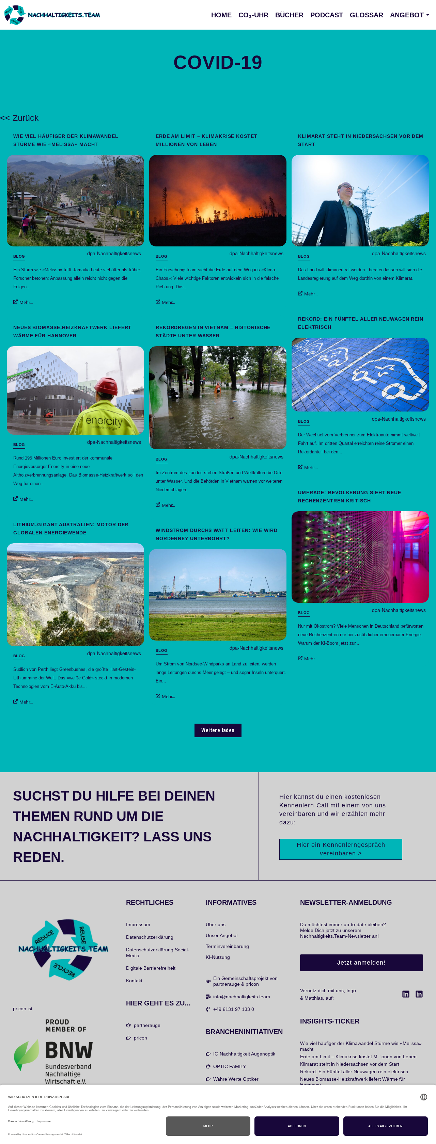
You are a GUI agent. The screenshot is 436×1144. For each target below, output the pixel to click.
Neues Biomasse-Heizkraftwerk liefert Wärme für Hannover (72, 331)
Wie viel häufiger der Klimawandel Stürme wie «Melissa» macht (66, 140)
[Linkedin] (406, 994)
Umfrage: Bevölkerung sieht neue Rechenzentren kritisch (349, 496)
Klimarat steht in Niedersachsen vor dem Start (360, 140)
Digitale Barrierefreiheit (150, 968)
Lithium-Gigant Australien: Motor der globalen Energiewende (70, 528)
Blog (19, 256)
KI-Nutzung (218, 957)
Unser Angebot (222, 935)
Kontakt (134, 980)
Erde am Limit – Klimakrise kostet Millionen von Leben (207, 140)
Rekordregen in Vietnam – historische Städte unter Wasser (213, 331)
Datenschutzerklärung (149, 937)
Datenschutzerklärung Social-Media (157, 952)
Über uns (215, 924)
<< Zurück (19, 118)
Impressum (138, 924)
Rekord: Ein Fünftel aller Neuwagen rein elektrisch (360, 323)
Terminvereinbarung (227, 946)
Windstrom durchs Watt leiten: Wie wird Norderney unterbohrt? (217, 534)
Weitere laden (217, 730)
